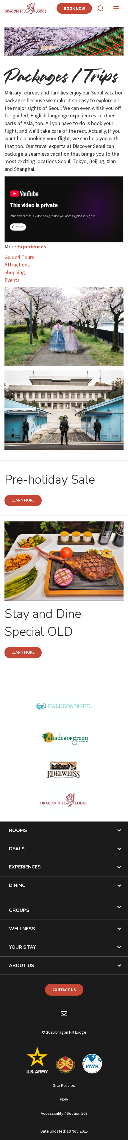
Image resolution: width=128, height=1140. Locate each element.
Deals (17, 849)
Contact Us (64, 989)
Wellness (22, 928)
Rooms (18, 830)
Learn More (23, 500)
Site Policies (64, 1085)
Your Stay (22, 947)
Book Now (74, 8)
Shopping (14, 272)
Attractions (17, 264)
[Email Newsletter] (64, 1014)
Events (12, 280)
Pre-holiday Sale (49, 479)
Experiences (25, 867)
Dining (17, 885)
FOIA (64, 1099)
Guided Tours (19, 257)
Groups (19, 910)
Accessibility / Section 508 (64, 1113)
